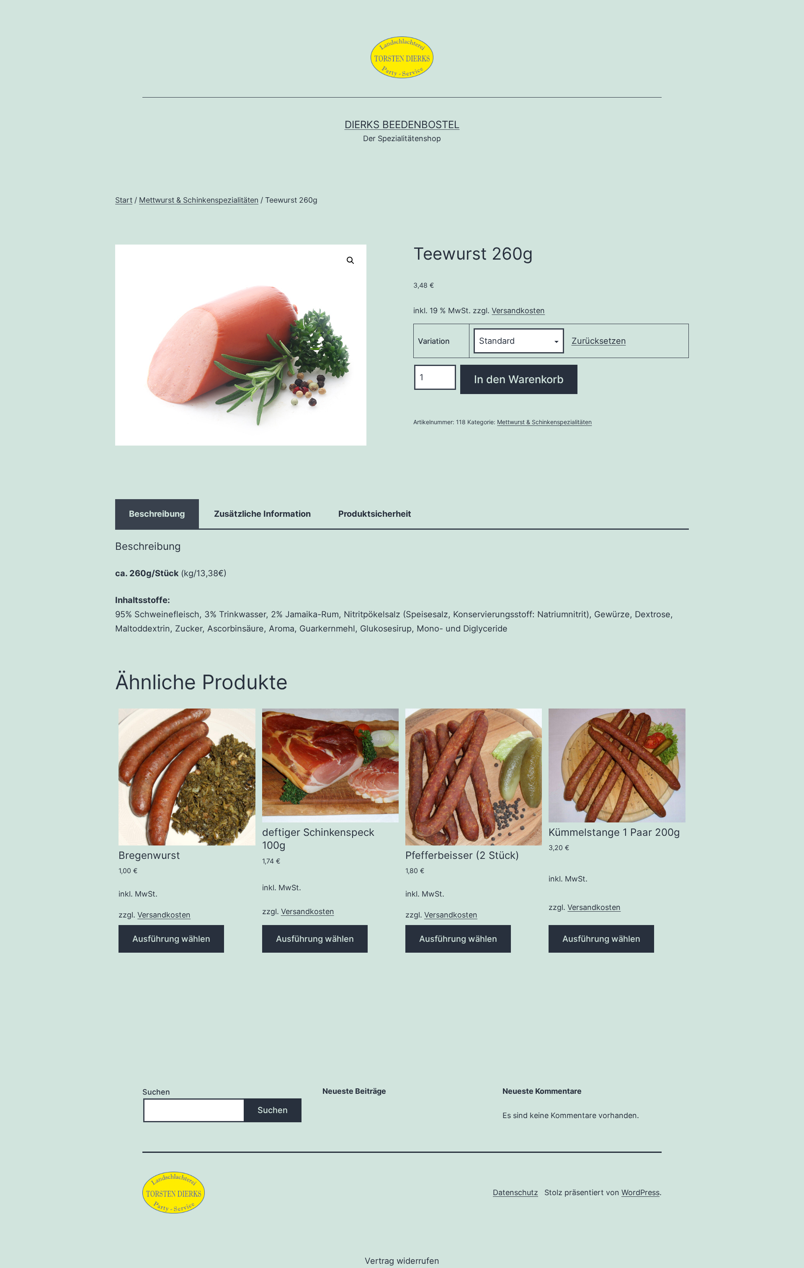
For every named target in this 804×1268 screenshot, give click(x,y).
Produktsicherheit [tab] (374, 514)
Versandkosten (518, 310)
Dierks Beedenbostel (402, 125)
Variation (434, 341)
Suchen (156, 1092)
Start (123, 200)
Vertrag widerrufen (402, 1261)
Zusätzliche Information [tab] (262, 514)
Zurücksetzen (599, 341)
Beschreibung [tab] (157, 514)
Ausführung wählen (171, 939)
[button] (350, 260)
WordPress (640, 1192)
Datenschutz (515, 1192)
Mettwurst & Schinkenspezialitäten (198, 200)
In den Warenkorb (519, 379)
